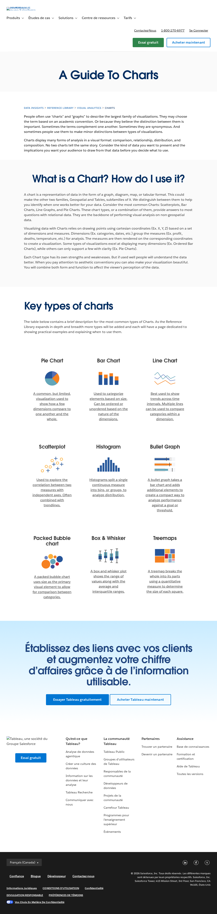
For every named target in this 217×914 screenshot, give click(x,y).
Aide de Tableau (188, 766)
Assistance (185, 738)
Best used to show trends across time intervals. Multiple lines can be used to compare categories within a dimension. (165, 406)
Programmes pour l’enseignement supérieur (116, 819)
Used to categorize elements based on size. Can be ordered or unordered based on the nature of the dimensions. (108, 406)
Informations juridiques (22, 888)
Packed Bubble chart (52, 541)
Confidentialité (94, 888)
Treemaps (165, 538)
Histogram (108, 447)
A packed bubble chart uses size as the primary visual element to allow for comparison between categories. (52, 586)
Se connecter (198, 30)
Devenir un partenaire (157, 754)
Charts (110, 108)
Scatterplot (52, 447)
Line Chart (165, 360)
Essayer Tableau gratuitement (77, 699)
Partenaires (151, 738)
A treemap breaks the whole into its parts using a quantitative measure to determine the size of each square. (164, 581)
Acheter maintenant (188, 42)
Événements (112, 832)
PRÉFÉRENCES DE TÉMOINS (66, 895)
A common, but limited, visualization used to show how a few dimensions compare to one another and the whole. (52, 406)
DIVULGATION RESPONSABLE (25, 895)
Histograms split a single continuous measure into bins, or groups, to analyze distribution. (108, 487)
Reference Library (60, 108)
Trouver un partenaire (157, 747)
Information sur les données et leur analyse (79, 780)
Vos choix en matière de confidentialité (39, 902)
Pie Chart (52, 360)
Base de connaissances (193, 747)
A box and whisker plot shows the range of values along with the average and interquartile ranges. (108, 581)
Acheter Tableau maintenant (140, 699)
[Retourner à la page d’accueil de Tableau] (22, 10)
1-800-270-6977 (173, 30)
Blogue (36, 876)
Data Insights (34, 108)
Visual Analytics (89, 108)
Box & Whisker (108, 538)
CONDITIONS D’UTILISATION (61, 888)
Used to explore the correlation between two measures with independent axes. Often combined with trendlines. (52, 492)
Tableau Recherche (79, 792)
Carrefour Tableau (116, 807)
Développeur (56, 876)
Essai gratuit (148, 42)
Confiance (17, 876)
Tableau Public (114, 752)
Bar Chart (108, 360)
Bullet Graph (165, 447)
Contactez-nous (145, 30)
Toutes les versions (190, 774)
